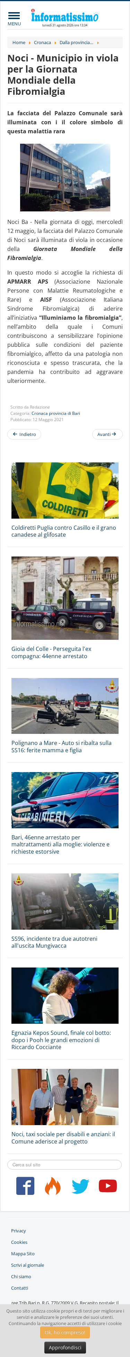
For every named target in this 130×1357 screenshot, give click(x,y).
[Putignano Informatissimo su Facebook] (23, 1188)
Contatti (19, 1288)
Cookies (19, 1242)
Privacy (18, 1231)
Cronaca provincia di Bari (56, 413)
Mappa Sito (23, 1253)
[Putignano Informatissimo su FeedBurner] (51, 1188)
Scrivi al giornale (27, 1265)
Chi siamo (21, 1276)
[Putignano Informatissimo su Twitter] (79, 1188)
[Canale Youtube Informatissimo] (106, 1188)
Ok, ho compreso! (65, 1332)
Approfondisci (65, 1347)
